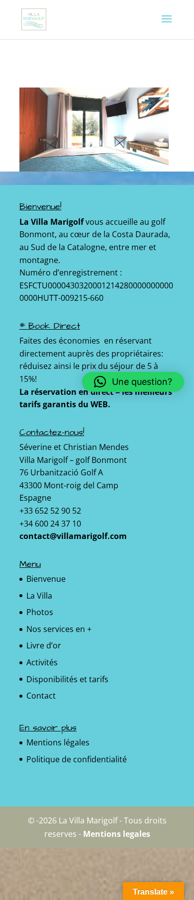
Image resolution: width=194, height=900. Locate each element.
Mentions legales (116, 833)
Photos (39, 612)
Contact (41, 695)
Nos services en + (59, 629)
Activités (42, 662)
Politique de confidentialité (76, 759)
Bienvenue (46, 578)
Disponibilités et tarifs (67, 679)
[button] (133, 382)
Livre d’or (43, 645)
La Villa (39, 595)
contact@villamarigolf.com (73, 536)
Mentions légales (58, 742)
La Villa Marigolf (51, 221)
